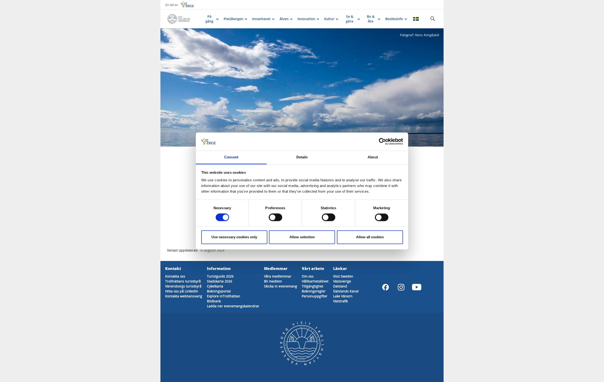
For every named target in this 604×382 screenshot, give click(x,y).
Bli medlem (273, 281)
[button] (302, 87)
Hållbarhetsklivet (315, 281)
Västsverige (342, 281)
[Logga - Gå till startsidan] (184, 19)
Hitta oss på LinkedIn (181, 291)
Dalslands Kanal (346, 291)
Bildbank (214, 301)
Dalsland (340, 286)
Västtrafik (340, 301)
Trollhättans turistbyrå (183, 281)
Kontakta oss (175, 276)
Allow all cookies (370, 237)
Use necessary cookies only (234, 237)
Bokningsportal (219, 291)
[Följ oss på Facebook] (385, 287)
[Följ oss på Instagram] (401, 287)
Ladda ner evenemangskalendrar (233, 306)
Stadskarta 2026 (219, 281)
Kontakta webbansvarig (183, 296)
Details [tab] (302, 157)
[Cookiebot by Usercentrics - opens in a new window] (382, 141)
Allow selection (302, 237)
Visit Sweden (343, 276)
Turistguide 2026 (220, 276)
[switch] (275, 217)
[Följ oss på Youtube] (416, 287)
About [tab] (373, 157)
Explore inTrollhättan (223, 296)
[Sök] (432, 18)
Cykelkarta (215, 286)
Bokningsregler (314, 291)
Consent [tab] (231, 157)
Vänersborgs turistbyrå (183, 286)
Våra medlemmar (277, 276)
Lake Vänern (342, 296)
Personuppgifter (314, 296)
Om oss (308, 276)
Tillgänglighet (312, 286)
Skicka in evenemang (280, 286)
